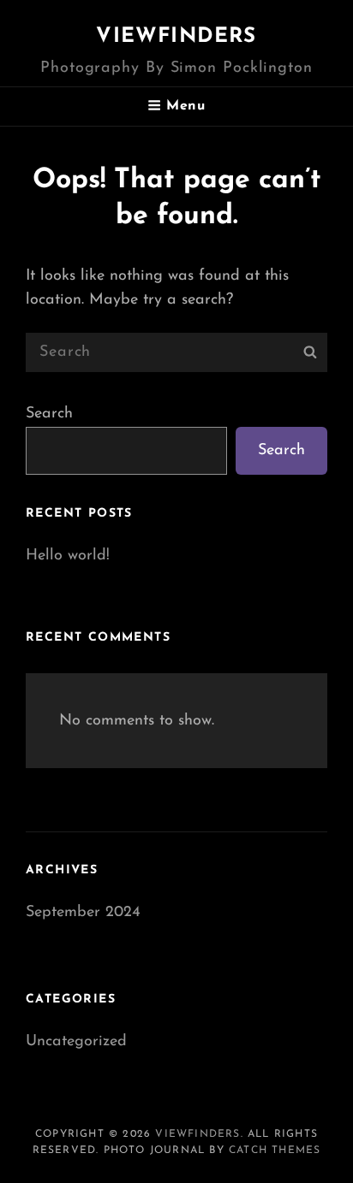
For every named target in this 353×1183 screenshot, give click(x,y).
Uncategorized (76, 1042)
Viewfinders (176, 37)
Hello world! (68, 556)
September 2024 (83, 912)
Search (49, 414)
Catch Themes (274, 1150)
